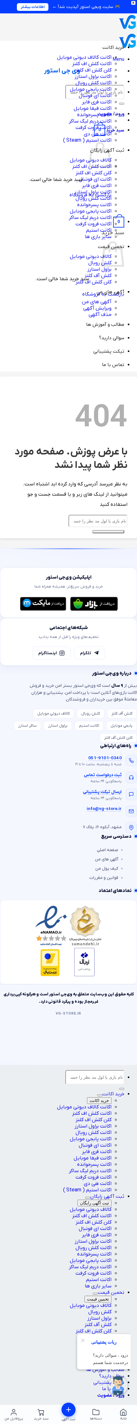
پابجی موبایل (122, 725)
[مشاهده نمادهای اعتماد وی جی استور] (68, 942)
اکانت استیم (99, 230)
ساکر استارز (27, 725)
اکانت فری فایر (97, 102)
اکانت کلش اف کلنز (92, 64)
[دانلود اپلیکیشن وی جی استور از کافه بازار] (94, 604)
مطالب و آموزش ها (105, 324)
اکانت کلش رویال (94, 83)
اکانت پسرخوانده (94, 115)
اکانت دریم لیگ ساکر (90, 121)
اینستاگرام (47, 653)
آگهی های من (110, 292)
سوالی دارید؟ (111, 338)
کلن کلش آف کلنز (118, 737)
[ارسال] (121, 104)
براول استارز (99, 269)
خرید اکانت (113, 47)
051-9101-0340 (105, 758)
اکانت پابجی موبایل (91, 89)
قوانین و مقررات (104, 878)
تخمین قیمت (111, 1292)
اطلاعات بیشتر (33, 7)
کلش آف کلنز (98, 276)
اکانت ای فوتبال (95, 96)
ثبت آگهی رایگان (107, 1196)
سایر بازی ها (98, 237)
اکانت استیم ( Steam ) (87, 140)
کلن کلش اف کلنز (94, 70)
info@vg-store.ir (104, 809)
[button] (118, 59)
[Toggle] (99, 1095)
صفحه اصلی (107, 850)
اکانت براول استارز (93, 76)
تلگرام (85, 653)
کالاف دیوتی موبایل (91, 256)
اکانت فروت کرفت (94, 127)
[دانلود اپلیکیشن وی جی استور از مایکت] (43, 604)
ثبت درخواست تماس (103, 775)
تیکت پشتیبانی (108, 351)
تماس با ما (113, 365)
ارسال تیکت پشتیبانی (102, 792)
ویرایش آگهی (97, 308)
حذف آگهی (100, 314)
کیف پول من (106, 868)
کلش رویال (100, 263)
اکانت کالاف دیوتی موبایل (84, 57)
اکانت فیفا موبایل (93, 108)
